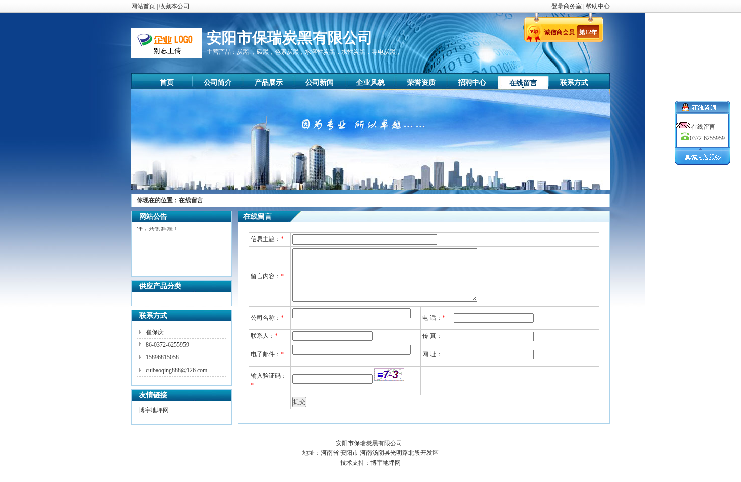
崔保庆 (155, 332)
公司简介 (218, 82)
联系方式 (574, 82)
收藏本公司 (174, 6)
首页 (167, 82)
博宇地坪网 (154, 410)
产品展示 (269, 82)
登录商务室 (567, 6)
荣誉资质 (421, 82)
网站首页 (143, 6)
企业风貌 (370, 82)
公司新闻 (319, 82)
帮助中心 (598, 6)
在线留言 (523, 83)
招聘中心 (472, 82)
